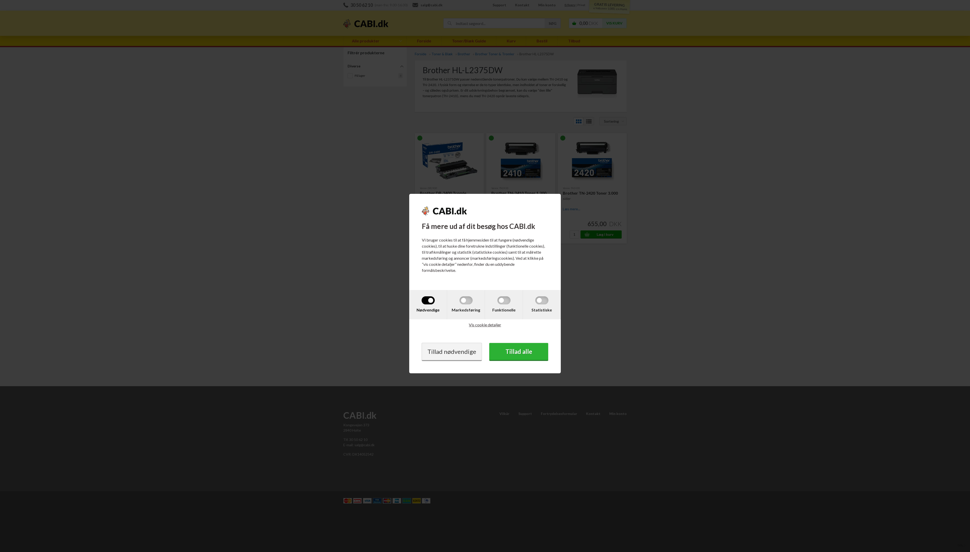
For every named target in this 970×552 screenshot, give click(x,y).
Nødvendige (428, 309)
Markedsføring (466, 309)
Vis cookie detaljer (485, 324)
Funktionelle (504, 309)
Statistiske (541, 309)
